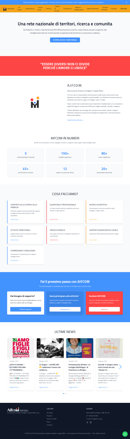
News (48, 422)
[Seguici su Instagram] (91, 422)
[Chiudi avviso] (126, 2)
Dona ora (104, 309)
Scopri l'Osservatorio (65, 44)
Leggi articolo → (15, 387)
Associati (124, 8)
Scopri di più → (15, 219)
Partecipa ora (64, 309)
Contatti (49, 425)
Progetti (49, 416)
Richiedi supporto (26, 309)
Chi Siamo (50, 413)
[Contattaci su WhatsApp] (125, 434)
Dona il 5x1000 (51, 419)
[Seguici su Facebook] (87, 422)
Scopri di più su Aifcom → (75, 120)
